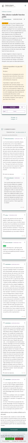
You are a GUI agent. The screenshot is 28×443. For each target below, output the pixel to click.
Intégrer (13, 119)
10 (4, 107)
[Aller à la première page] (9, 6)
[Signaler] (24, 19)
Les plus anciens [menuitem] (20, 132)
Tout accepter (14, 429)
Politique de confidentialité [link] (19, 441)
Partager (13, 117)
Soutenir (14, 107)
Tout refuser (19, 438)
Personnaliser (6, 441)
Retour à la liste (7, 11)
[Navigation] (25, 5)
